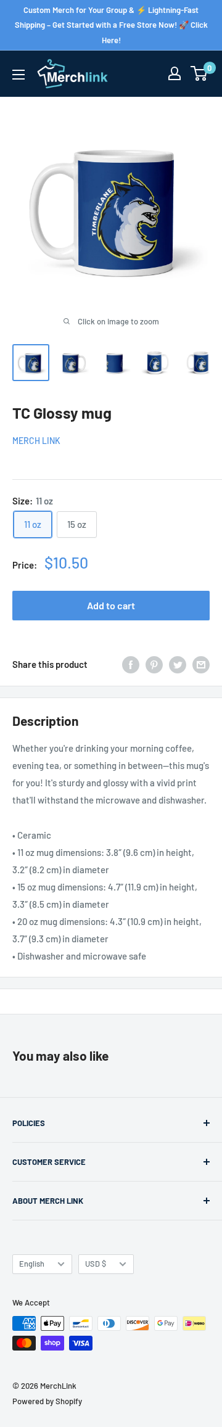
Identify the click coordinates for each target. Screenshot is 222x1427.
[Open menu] (18, 75)
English (31, 1264)
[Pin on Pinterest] (154, 664)
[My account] (174, 73)
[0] (199, 73)
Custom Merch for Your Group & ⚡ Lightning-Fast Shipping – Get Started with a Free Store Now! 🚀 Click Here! (111, 25)
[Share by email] (201, 664)
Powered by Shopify (47, 1401)
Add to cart (111, 605)
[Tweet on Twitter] (177, 664)
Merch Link (36, 440)
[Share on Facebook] (130, 664)
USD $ (95, 1264)
